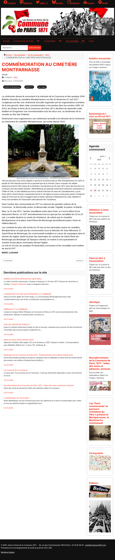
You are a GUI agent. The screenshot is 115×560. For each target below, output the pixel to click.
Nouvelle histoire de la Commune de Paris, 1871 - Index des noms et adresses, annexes (39, 385)
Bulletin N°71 (29, 87)
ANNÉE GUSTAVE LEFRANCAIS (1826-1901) (22, 279)
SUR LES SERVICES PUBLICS (17, 324)
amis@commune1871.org (95, 545)
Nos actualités (72, 41)
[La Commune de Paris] (36, 41)
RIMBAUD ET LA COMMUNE (16, 309)
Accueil (6, 41)
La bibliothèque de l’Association (16, 398)
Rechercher (35, 48)
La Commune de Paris (23, 41)
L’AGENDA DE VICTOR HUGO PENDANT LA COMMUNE (27, 294)
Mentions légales (7, 552)
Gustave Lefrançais (18, 284)
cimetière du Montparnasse (12, 87)
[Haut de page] (111, 556)
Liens (91, 41)
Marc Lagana (42, 87)
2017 (16, 77)
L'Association (49, 41)
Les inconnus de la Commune (16, 370)
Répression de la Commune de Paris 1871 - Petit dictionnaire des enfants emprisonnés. (38, 355)
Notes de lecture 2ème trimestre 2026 (18, 340)
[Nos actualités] (82, 41)
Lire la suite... (9, 289)
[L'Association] (58, 41)
